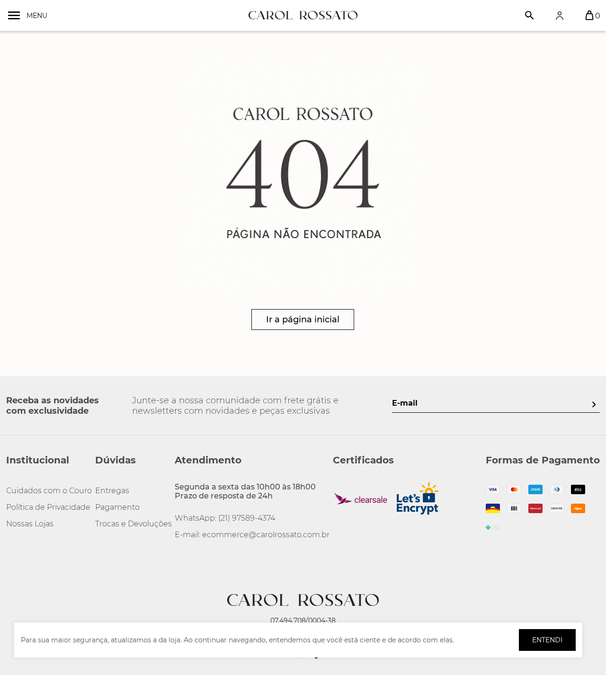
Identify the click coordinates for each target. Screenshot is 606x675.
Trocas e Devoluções (133, 523)
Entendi (547, 640)
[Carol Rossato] (303, 15)
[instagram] (13, 555)
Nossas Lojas (29, 523)
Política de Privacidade (48, 507)
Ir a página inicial (302, 319)
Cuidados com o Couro (49, 490)
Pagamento (117, 507)
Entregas (112, 490)
